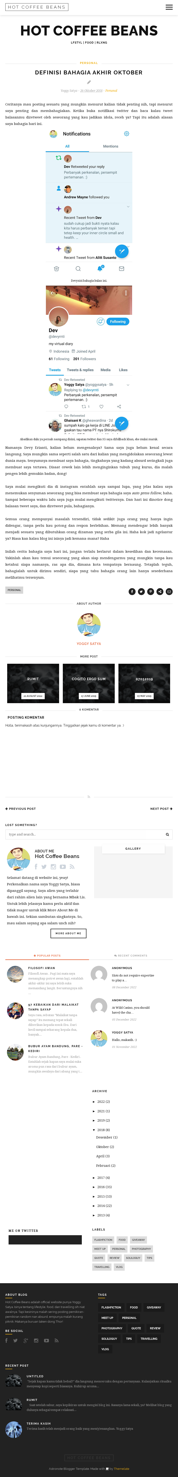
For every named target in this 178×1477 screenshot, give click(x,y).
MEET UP (100, 1249)
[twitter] (16, 1340)
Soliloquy (133, 1258)
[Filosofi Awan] (16, 981)
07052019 (144, 679)
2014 (101, 1206)
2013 (101, 1215)
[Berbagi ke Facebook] (132, 591)
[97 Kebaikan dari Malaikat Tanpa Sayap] (16, 1018)
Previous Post (22, 808)
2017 (101, 1178)
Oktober (103, 1147)
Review (115, 1258)
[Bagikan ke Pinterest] (150, 591)
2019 (101, 1120)
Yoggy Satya (122, 1032)
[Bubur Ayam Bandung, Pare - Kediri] (16, 1059)
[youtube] (47, 1340)
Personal (111, 91)
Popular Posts (49, 955)
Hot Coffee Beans (37, 7)
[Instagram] (54, 866)
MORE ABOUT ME (68, 933)
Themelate (121, 1469)
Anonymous (122, 968)
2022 (101, 1102)
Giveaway (138, 1239)
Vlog (119, 1267)
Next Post (160, 808)
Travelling (101, 1267)
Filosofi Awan (41, 968)
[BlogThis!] (159, 591)
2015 (101, 1196)
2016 (101, 1187)
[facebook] (7, 1340)
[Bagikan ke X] (141, 591)
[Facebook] (36, 866)
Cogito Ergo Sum (89, 679)
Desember (104, 1137)
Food (122, 1239)
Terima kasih (39, 1423)
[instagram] (37, 1340)
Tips (149, 1258)
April (100, 1156)
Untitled (35, 1376)
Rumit (33, 679)
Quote (98, 1258)
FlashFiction (103, 1239)
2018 (101, 1130)
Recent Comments (132, 955)
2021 (101, 1111)
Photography (141, 1249)
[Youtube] (63, 866)
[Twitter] (44, 866)
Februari (103, 1166)
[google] (27, 1340)
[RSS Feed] (73, 866)
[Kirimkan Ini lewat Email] (169, 591)
